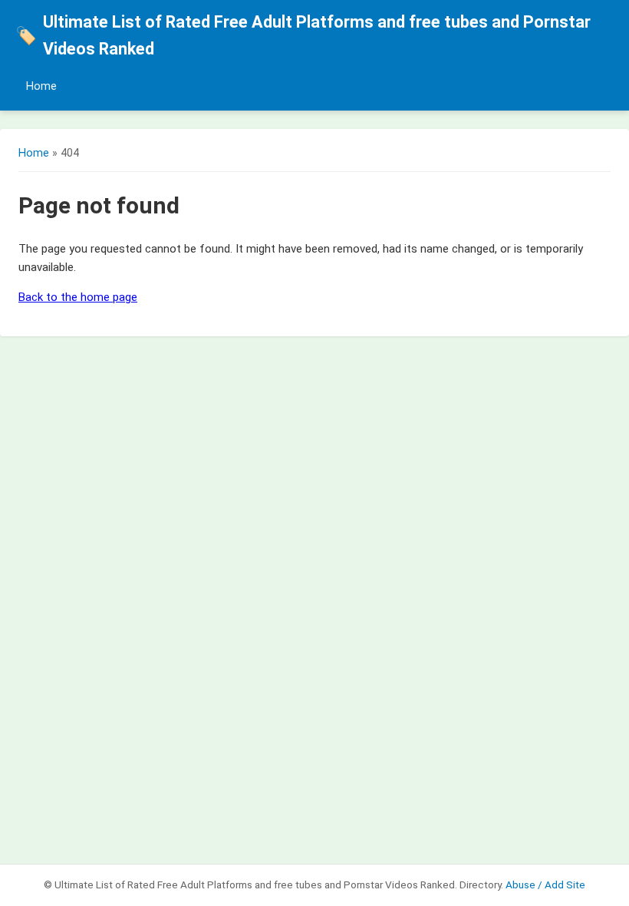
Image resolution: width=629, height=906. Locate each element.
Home (41, 86)
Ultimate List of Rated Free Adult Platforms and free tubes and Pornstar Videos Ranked (303, 35)
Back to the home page (77, 297)
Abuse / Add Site (545, 884)
